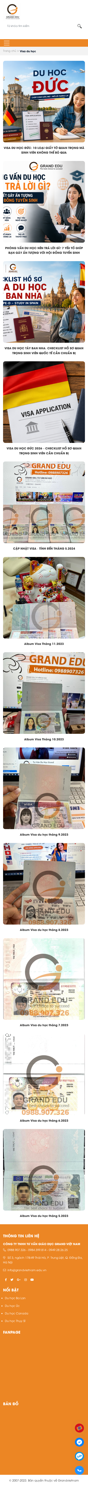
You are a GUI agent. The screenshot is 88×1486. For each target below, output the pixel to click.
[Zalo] (79, 1456)
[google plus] (19, 1279)
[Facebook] (79, 1442)
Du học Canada (16, 1313)
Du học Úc (12, 1305)
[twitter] (11, 1279)
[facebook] (6, 1279)
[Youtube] (79, 1427)
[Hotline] (79, 1470)
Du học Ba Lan (15, 1298)
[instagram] (25, 1279)
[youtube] (32, 1279)
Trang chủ (9, 50)
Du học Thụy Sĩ (15, 1321)
